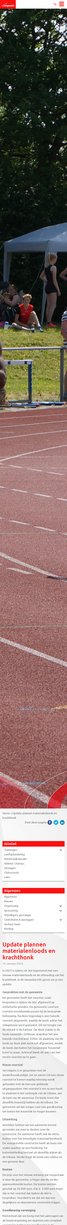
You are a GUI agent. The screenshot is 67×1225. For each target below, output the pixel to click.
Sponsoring (11, 910)
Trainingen (10, 849)
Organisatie (11, 905)
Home (6, 813)
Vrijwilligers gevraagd (17, 915)
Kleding (8, 928)
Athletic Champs (14, 863)
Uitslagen (10, 868)
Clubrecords (11, 872)
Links (7, 877)
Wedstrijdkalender (15, 858)
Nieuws (8, 901)
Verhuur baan (12, 924)
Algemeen (10, 896)
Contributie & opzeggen (19, 919)
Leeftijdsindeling (14, 854)
